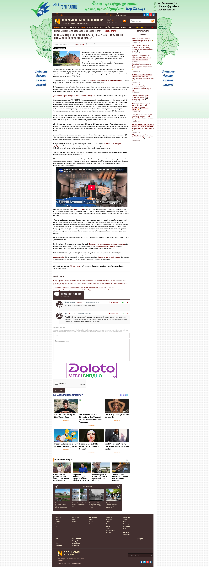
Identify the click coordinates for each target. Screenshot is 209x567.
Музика (125, 519)
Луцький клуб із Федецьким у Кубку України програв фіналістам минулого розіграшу (143, 76)
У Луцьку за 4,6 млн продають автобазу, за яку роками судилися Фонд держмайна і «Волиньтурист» (89, 283)
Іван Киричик (79, 209)
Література (126, 524)
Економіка (72, 27)
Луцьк (57, 519)
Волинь (58, 522)
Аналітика (64, 31)
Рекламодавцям (76, 563)
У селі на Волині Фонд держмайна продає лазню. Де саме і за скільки (78, 287)
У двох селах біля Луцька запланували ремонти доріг (141, 39)
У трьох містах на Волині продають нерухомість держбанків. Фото (140, 97)
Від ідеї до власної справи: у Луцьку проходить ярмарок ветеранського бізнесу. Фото (113, 505)
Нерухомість (93, 524)
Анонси (91, 31)
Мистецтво (126, 526)
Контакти (67, 563)
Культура (90, 27)
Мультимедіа (88, 486)
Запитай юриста (110, 31)
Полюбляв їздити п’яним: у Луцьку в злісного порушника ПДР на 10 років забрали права (143, 66)
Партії (74, 522)
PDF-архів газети (143, 31)
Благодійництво (111, 530)
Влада (74, 519)
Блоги (81, 31)
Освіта (108, 522)
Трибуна (130, 27)
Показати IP (79, 302)
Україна (58, 524)
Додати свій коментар (71, 294)
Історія (125, 528)
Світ (57, 526)
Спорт (101, 27)
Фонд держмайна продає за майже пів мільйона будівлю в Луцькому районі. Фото (82, 290)
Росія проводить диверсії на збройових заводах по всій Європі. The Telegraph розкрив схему (142, 117)
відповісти (114, 302)
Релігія (108, 528)
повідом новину (140, 27)
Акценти (123, 27)
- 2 (127, 302)
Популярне (98, 31)
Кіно (124, 522)
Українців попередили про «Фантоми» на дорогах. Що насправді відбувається (141, 57)
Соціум (109, 517)
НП (78, 27)
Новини (143, 34)
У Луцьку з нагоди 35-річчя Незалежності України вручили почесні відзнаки (142, 137)
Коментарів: (79, 44)
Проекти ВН (115, 27)
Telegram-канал (75, 266)
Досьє (86, 31)
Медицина (109, 519)
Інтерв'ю (57, 31)
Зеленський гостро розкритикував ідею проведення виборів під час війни (141, 87)
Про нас (60, 563)
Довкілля (109, 524)
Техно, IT (108, 532)
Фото (71, 31)
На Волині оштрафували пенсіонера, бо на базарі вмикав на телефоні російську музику (142, 48)
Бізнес (91, 522)
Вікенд (108, 526)
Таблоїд (107, 27)
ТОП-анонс (126, 534)
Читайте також (58, 276)
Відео (76, 31)
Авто (96, 27)
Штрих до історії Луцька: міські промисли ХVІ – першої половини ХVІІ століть (95, 505)
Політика (64, 27)
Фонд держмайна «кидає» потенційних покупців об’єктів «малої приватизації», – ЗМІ (83, 280)
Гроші (91, 519)
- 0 (127, 314)
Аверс (152, 27)
